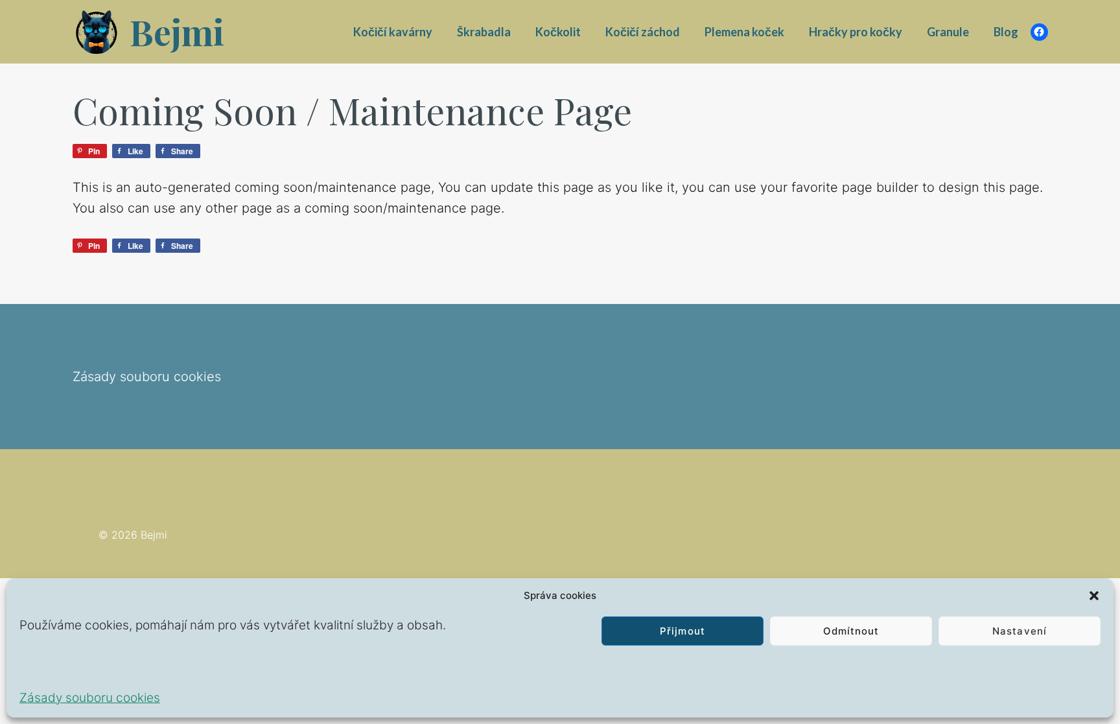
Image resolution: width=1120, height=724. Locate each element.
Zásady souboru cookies (89, 697)
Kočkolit (558, 32)
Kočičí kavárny (392, 32)
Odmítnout (851, 631)
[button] (1094, 595)
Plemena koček (744, 32)
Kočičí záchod (642, 32)
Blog (1006, 32)
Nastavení (1019, 631)
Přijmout (682, 631)
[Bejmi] (98, 32)
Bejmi (177, 31)
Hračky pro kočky (855, 32)
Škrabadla (484, 32)
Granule (948, 32)
